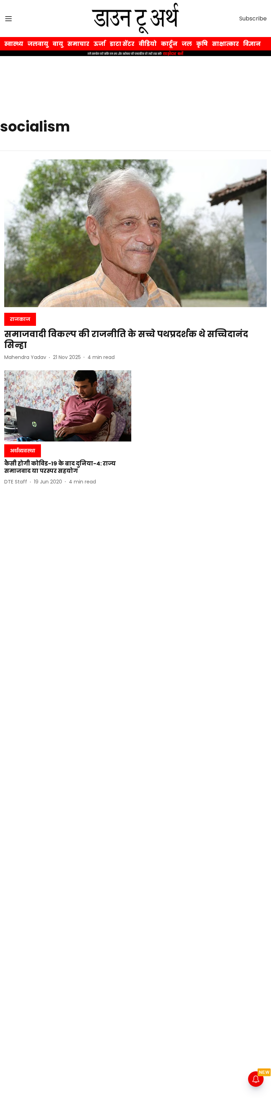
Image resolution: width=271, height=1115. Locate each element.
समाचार (78, 44)
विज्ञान (252, 44)
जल (187, 44)
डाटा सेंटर (122, 44)
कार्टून (169, 44)
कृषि (202, 44)
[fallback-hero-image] (135, 233)
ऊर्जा (100, 44)
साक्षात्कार (225, 44)
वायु (58, 44)
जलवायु (38, 44)
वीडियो (148, 44)
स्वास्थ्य (13, 44)
